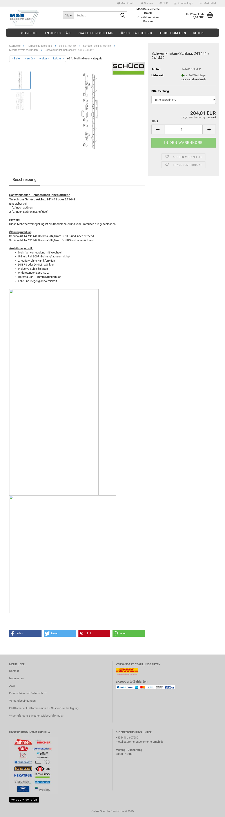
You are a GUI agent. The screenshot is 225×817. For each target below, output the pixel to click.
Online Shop (98, 811)
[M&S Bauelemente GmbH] (32, 18)
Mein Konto (127, 3)
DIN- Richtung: (160, 91)
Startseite (29, 33)
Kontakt (14, 671)
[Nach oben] (213, 810)
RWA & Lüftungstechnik (95, 33)
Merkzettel (209, 3)
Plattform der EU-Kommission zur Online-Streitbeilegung (43, 708)
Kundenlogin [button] (185, 3)
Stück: (155, 121)
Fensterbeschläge (57, 33)
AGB (12, 685)
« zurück (30, 58)
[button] (163, 3)
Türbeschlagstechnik (135, 33)
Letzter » (58, 58)
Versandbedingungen (22, 700)
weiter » (44, 58)
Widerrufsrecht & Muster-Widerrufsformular (36, 715)
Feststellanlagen (172, 33)
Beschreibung (24, 179)
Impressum (16, 678)
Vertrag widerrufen (24, 799)
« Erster (16, 58)
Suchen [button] (148, 3)
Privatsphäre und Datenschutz (28, 693)
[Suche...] (123, 16)
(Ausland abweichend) (193, 79)
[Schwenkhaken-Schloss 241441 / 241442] (89, 111)
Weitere (198, 33)
